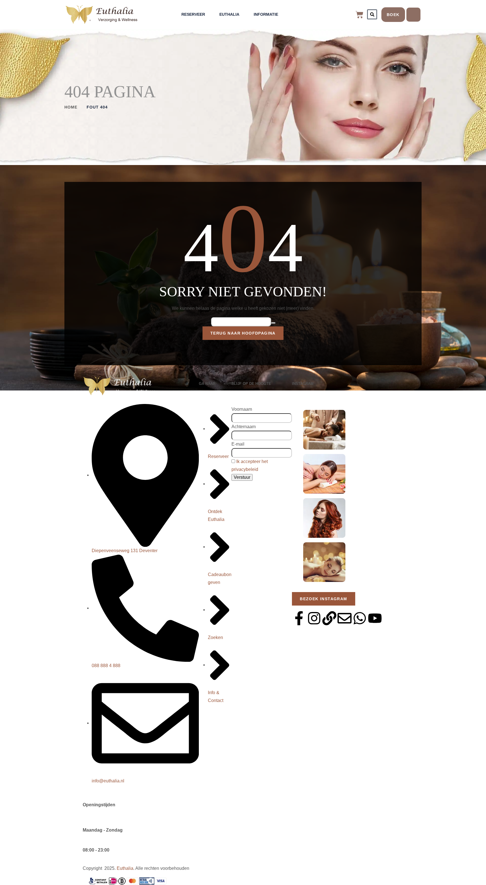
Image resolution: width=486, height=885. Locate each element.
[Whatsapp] (360, 618)
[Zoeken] (372, 14)
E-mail (237, 444)
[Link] (329, 618)
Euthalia (229, 14)
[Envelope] (345, 618)
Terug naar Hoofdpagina (243, 333)
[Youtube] (375, 618)
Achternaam (243, 426)
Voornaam (241, 409)
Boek (393, 14)
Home (70, 107)
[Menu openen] (413, 15)
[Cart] (359, 14)
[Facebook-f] (299, 618)
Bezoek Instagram (323, 599)
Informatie (266, 14)
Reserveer (193, 14)
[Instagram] (314, 618)
